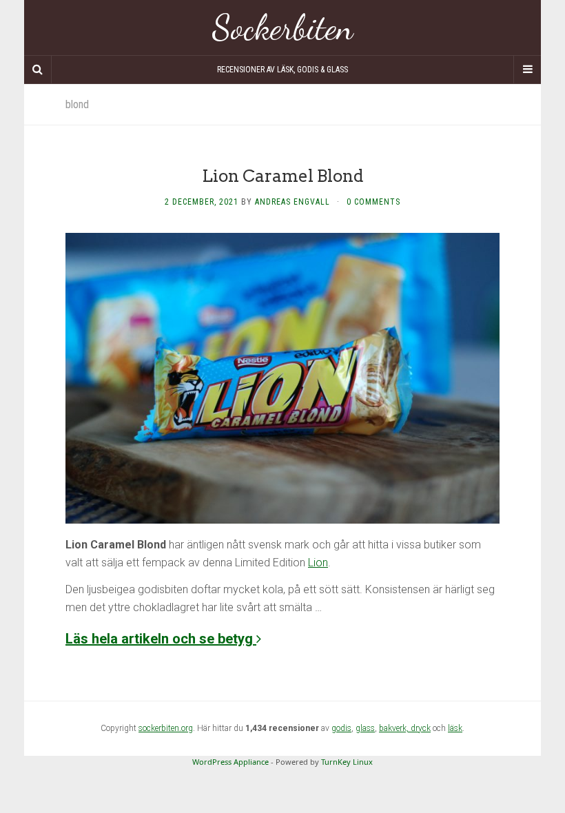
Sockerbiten (282, 27)
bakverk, (395, 728)
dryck (421, 728)
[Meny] (527, 69)
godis (341, 728)
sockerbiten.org (165, 728)
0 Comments (373, 202)
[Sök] (38, 69)
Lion (318, 562)
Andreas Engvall (292, 202)
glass (365, 728)
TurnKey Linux (347, 762)
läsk (455, 728)
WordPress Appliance (230, 762)
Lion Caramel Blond (283, 176)
